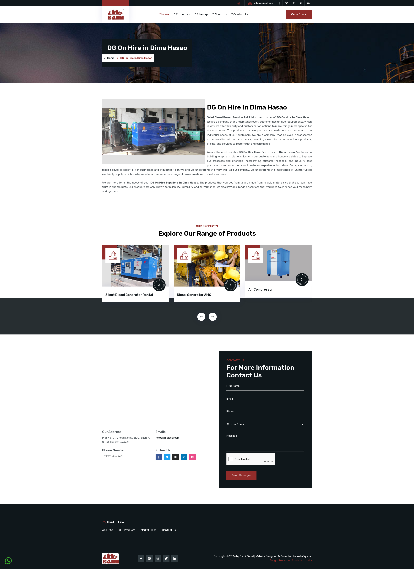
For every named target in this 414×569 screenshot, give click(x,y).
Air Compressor (189, 289)
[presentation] (201, 317)
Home (165, 14)
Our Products (127, 530)
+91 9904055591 (112, 456)
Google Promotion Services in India (291, 560)
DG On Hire (256, 295)
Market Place (148, 530)
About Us (220, 14)
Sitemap (202, 14)
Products (182, 14)
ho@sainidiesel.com (263, 3)
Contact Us (241, 14)
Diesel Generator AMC (122, 295)
